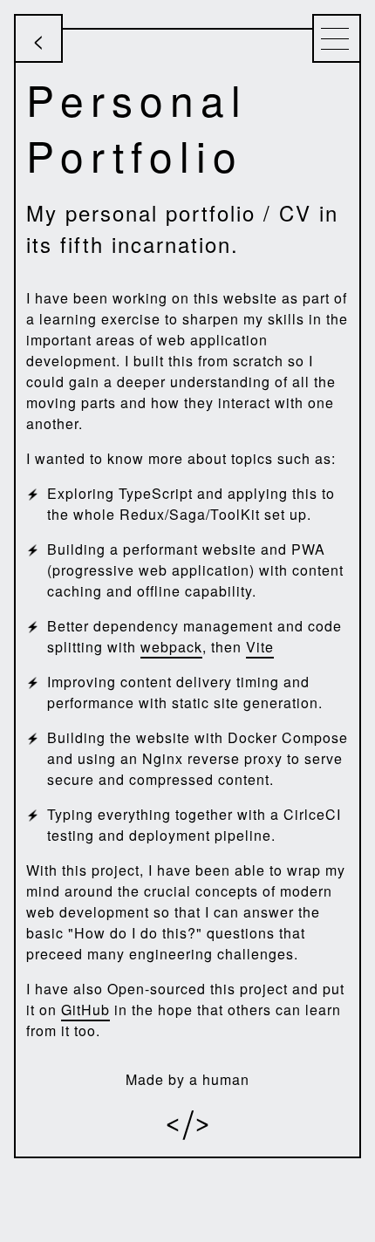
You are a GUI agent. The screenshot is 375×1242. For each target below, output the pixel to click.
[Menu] (336, 38)
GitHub (85, 1010)
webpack (171, 647)
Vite (260, 647)
